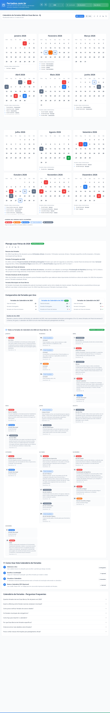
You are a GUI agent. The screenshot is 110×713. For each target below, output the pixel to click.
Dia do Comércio (10, 211)
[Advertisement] (56, 27)
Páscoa (8, 111)
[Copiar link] (106, 16)
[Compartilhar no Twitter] (100, 16)
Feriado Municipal (45, 113)
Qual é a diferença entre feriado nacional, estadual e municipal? (22, 604)
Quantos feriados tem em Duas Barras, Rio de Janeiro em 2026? (22, 599)
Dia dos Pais (44, 169)
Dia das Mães (44, 115)
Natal (77, 209)
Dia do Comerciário (10, 212)
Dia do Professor (10, 209)
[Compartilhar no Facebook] (97, 16)
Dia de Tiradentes (10, 112)
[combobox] (56, 5)
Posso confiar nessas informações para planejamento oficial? (22, 632)
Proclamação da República (47, 209)
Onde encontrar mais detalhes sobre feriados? (17, 627)
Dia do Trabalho (44, 112)
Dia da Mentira (9, 107)
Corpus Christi (79, 107)
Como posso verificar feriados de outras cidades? (18, 608)
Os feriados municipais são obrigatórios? (15, 613)
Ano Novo (8, 68)
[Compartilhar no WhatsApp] (94, 16)
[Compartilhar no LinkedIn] (103, 16)
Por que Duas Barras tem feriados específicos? (17, 622)
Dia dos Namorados (80, 109)
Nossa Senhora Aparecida (12, 207)
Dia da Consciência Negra (47, 212)
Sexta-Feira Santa (10, 109)
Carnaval (43, 64)
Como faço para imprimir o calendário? (15, 618)
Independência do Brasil (81, 164)
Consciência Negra (45, 211)
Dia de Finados (44, 207)
